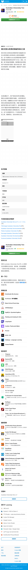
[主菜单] (26, 1)
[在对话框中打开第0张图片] (7, 130)
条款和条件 (17, 547)
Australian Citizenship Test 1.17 (9, 495)
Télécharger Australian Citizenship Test (11, 226)
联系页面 (22, 282)
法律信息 (17, 555)
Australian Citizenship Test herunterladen (11, 228)
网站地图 (3, 555)
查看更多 (14, 499)
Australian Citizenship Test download (10, 236)
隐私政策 (17, 553)
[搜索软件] (23, 1)
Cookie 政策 (18, 550)
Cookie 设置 (18, 561)
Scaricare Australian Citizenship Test (10, 238)
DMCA (16, 558)
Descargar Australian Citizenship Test (10, 233)
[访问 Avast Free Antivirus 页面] (14, 16)
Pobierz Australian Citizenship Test (10, 231)
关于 (2, 547)
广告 (2, 553)
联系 (2, 550)
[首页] (1, 5)
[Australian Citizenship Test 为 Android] (3, 10)
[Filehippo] (5, 1)
